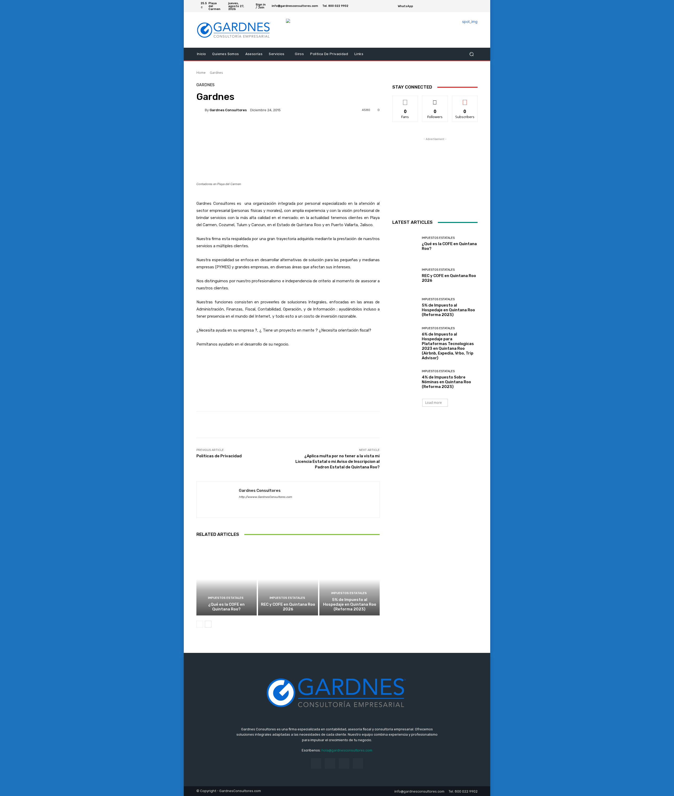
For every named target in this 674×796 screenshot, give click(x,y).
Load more (433, 402)
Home (201, 72)
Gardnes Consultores (228, 110)
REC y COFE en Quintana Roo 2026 (288, 606)
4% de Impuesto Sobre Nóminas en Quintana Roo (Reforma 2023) (446, 382)
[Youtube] (474, 6)
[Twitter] (468, 6)
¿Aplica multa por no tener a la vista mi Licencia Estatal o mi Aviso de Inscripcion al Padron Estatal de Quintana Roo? (337, 461)
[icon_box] (408, 6)
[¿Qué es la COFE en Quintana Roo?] (226, 579)
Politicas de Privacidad (219, 456)
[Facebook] (462, 6)
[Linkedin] (250, 505)
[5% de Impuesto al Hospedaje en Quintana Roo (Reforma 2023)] (349, 579)
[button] (471, 54)
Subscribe (465, 100)
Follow (435, 100)
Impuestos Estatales (226, 597)
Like (405, 100)
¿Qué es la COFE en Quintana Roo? (226, 606)
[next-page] (208, 624)
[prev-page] (199, 624)
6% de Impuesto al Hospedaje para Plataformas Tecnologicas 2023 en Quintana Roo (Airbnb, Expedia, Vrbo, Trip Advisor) (448, 346)
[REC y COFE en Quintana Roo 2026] (288, 579)
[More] (267, 128)
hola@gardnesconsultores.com (346, 750)
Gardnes (216, 72)
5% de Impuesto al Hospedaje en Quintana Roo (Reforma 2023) (349, 604)
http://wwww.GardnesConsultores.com (265, 497)
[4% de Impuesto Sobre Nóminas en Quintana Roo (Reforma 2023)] (405, 379)
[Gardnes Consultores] (200, 109)
